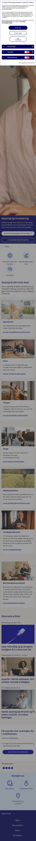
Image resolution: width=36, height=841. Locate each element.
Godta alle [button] (18, 28)
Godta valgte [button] (18, 33)
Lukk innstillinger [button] (18, 39)
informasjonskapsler (7, 21)
